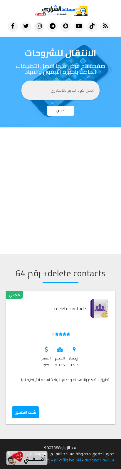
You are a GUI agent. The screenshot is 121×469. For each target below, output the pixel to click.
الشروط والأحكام (67, 460)
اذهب (60, 111)
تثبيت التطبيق (25, 412)
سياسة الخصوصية (99, 460)
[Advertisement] (60, 190)
